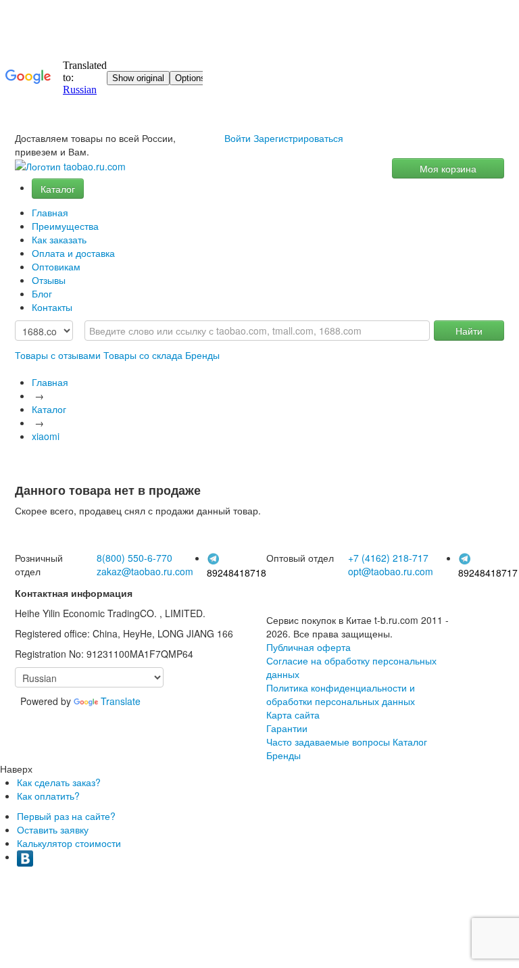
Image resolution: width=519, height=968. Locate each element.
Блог (42, 293)
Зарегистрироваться (298, 138)
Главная (50, 212)
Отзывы (49, 280)
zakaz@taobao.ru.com (145, 571)
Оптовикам (56, 266)
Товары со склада (142, 355)
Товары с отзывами (58, 355)
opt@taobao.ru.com (390, 571)
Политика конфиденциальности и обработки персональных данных (340, 694)
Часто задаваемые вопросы (328, 741)
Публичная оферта (308, 647)
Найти (469, 330)
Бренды (202, 355)
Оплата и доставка (73, 253)
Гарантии (286, 728)
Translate (121, 701)
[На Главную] (70, 166)
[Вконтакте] (25, 856)
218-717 (388, 557)
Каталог (58, 188)
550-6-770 (134, 557)
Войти (237, 138)
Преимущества (65, 226)
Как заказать (59, 239)
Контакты (52, 307)
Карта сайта (293, 714)
